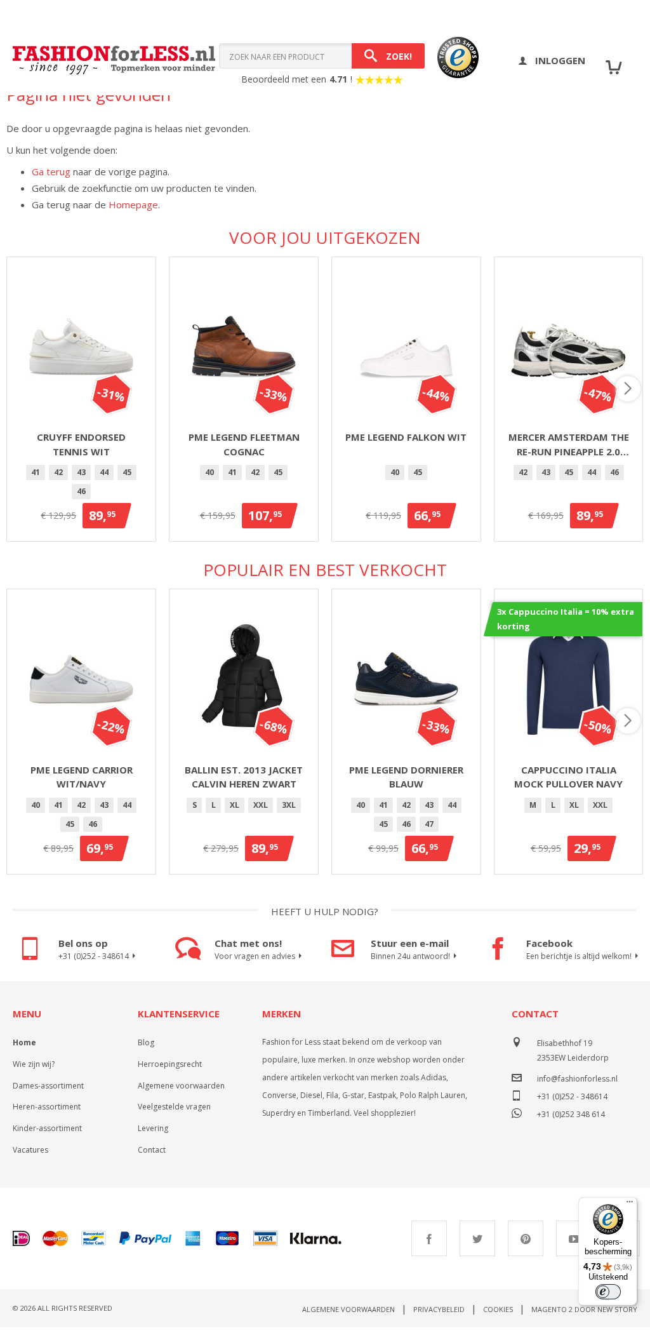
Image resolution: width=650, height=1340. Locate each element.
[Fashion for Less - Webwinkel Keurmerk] (452, 60)
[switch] (608, 1291)
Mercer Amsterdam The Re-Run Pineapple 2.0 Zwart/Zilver (568, 445)
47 (429, 824)
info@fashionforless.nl (577, 1078)
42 (58, 472)
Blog (146, 1042)
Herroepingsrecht (170, 1064)
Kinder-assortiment (47, 1128)
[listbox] (81, 484)
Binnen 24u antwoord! (410, 956)
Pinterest (525, 1238)
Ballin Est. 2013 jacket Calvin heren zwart (244, 777)
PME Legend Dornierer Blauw (406, 777)
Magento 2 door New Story (584, 1309)
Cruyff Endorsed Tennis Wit (81, 444)
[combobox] (322, 56)
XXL (260, 805)
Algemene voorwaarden (181, 1085)
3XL (289, 805)
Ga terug (51, 171)
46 (81, 491)
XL (234, 805)
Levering (153, 1128)
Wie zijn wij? (34, 1064)
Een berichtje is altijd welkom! (579, 956)
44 (104, 472)
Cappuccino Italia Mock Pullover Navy (568, 777)
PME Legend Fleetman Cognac (244, 444)
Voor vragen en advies (255, 956)
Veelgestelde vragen (174, 1106)
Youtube (574, 1238)
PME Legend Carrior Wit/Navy (81, 777)
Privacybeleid (439, 1309)
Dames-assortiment (48, 1085)
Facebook (429, 1238)
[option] (35, 472)
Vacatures (30, 1149)
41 (35, 472)
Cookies (498, 1309)
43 (81, 472)
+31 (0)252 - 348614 (93, 956)
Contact (152, 1149)
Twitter (477, 1238)
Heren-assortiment (47, 1106)
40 (209, 472)
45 (127, 472)
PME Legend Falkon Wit (406, 437)
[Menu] (629, 1204)
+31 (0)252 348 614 (571, 1113)
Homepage (133, 204)
